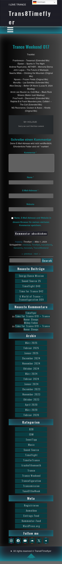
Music (31, 444)
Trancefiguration (31, 481)
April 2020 (31, 404)
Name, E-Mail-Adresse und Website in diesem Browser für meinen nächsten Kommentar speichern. (32, 221)
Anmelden (31, 510)
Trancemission (31, 486)
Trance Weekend (31, 475)
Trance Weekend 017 (31, 46)
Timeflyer (36, 244)
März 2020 (31, 410)
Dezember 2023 (31, 389)
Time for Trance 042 (31, 291)
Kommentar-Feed (31, 521)
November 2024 (31, 363)
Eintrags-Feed (31, 515)
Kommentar (30, 152)
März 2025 (31, 343)
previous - (28, 253)
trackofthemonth (31, 465)
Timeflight (31, 455)
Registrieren (31, 505)
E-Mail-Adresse (30, 190)
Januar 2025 (31, 353)
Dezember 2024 (31, 358)
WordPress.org (31, 526)
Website (30, 204)
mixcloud (26, 244)
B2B (31, 429)
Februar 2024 (31, 379)
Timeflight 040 (31, 286)
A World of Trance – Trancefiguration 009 (31, 298)
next (37, 253)
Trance (31, 470)
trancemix (18, 247)
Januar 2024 (31, 384)
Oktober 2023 (31, 399)
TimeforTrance (31, 460)
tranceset (28, 247)
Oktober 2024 (31, 368)
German (40, 2)
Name (30, 177)
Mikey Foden (31, 323)
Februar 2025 (31, 348)
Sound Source (31, 450)
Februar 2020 (31, 415)
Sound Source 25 (31, 281)
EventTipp (31, 439)
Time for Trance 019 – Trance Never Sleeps (32, 317)
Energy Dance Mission (31, 276)
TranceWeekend (40, 247)
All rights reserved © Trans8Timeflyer (32, 551)
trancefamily (46, 244)
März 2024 (31, 373)
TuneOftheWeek (31, 491)
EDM (31, 434)
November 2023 (31, 394)
